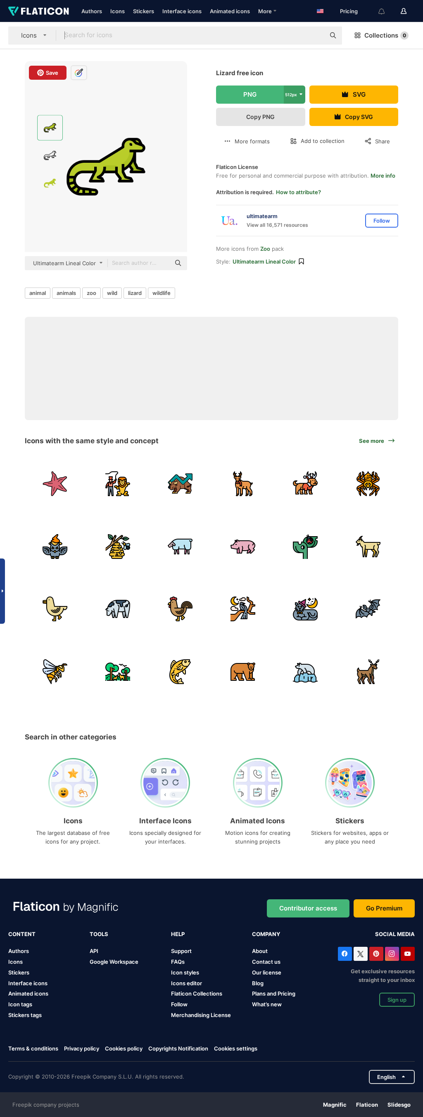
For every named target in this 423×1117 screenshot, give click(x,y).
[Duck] (55, 609)
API (94, 951)
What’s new (267, 1004)
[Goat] (368, 546)
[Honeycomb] (118, 546)
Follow (179, 1004)
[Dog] (305, 484)
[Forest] (118, 671)
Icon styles (185, 972)
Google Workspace (114, 961)
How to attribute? (298, 192)
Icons (117, 11)
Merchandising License (201, 1015)
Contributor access (308, 908)
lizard (135, 293)
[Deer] (368, 671)
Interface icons (182, 11)
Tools (99, 934)
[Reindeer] (243, 484)
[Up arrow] (180, 484)
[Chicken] (180, 609)
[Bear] (243, 671)
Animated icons (230, 11)
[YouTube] (408, 954)
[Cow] (118, 609)
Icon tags (20, 1004)
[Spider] (368, 484)
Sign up (396, 999)
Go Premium (384, 908)
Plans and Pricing (273, 993)
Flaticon (367, 1104)
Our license (266, 972)
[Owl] (55, 546)
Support (181, 951)
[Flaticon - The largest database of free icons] (38, 11)
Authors (91, 11)
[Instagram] (392, 954)
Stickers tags (25, 1015)
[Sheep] (180, 546)
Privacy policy (81, 1048)
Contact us (266, 961)
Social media (395, 934)
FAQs (178, 961)
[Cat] (305, 609)
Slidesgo (399, 1104)
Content (22, 934)
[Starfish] (55, 484)
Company (266, 934)
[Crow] (243, 609)
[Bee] (55, 671)
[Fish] (180, 671)
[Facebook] (345, 954)
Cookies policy (124, 1048)
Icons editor (186, 983)
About (260, 951)
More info (383, 175)
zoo (91, 293)
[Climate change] (305, 671)
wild (112, 293)
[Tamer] (118, 484)
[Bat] (368, 609)
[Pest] (305, 546)
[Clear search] (315, 35)
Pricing (349, 11)
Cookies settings (235, 1049)
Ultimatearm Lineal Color (264, 261)
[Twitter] (361, 954)
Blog (258, 983)
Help (178, 934)
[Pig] (243, 546)
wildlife (161, 293)
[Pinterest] (376, 954)
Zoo (265, 248)
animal (37, 293)
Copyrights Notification (178, 1048)
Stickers (143, 11)
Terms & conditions (33, 1048)
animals (66, 293)
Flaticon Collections (196, 993)
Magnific (335, 1104)
